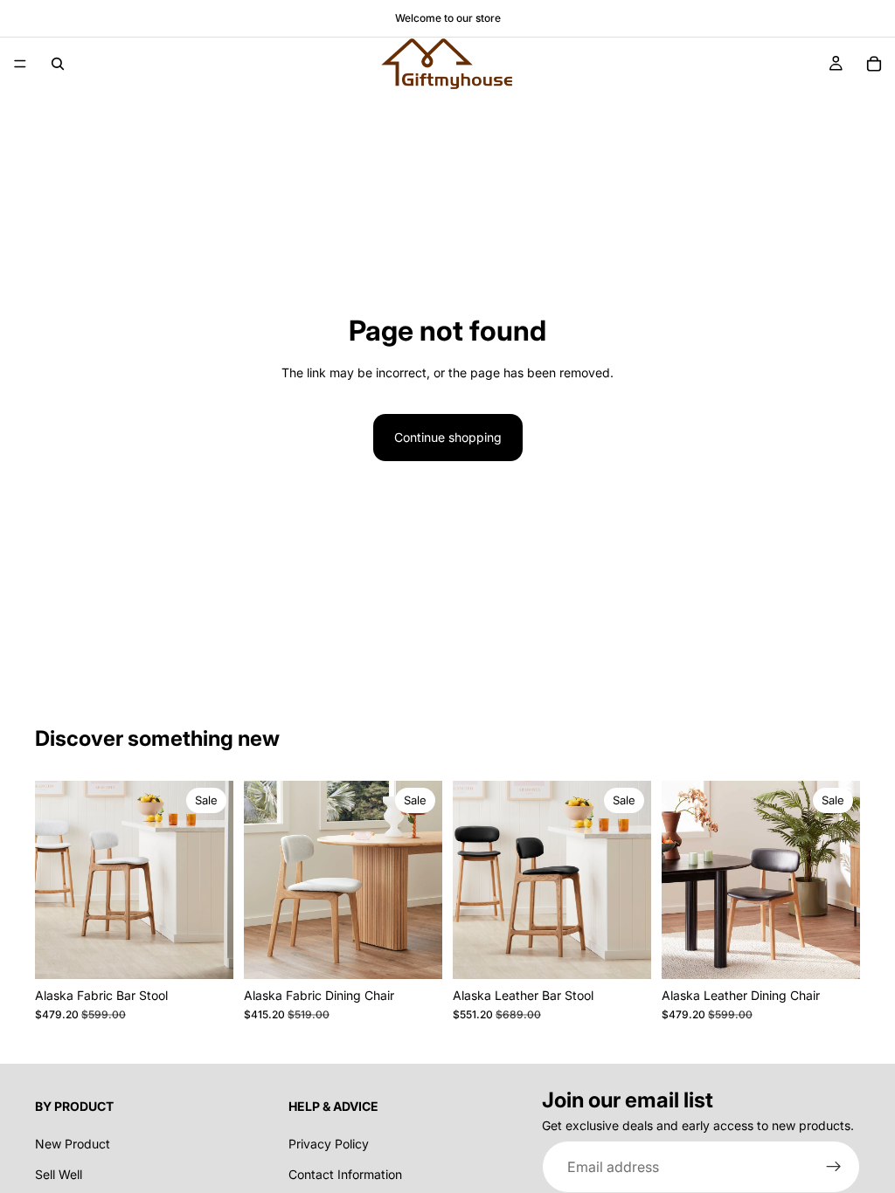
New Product (72, 1143)
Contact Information (345, 1173)
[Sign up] (833, 1166)
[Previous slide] (54, 880)
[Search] (57, 64)
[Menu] (20, 64)
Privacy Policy (328, 1143)
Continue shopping (448, 437)
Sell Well (58, 1173)
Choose (221, 951)
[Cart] (874, 64)
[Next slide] (214, 880)
